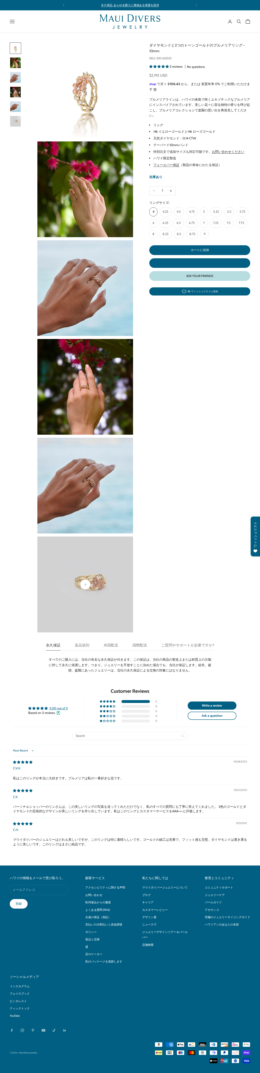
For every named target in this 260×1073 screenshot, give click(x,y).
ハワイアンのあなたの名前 (222, 924)
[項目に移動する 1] (15, 48)
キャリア (148, 902)
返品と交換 (92, 939)
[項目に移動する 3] (15, 77)
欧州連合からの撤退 (98, 902)
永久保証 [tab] (53, 645)
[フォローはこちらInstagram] (22, 1030)
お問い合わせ (93, 895)
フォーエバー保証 (166, 165)
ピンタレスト (18, 1001)
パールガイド (213, 902)
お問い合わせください (228, 152)
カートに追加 (200, 250)
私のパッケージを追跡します (103, 961)
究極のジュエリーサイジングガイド (227, 917)
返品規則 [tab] (82, 645)
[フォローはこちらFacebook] (12, 1030)
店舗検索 (148, 945)
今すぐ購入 (199, 263)
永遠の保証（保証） (98, 917)
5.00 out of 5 (58, 708)
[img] (22, 762)
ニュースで (149, 924)
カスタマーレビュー (155, 910)
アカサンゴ (212, 910)
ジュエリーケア (215, 895)
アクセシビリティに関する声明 (105, 887)
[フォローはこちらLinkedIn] (65, 1030)
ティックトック (20, 1008)
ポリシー (91, 932)
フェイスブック (20, 993)
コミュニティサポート (219, 887)
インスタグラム (20, 986)
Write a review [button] (212, 705)
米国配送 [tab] (111, 645)
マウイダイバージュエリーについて (165, 887)
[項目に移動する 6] (15, 121)
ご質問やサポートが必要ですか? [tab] (187, 645)
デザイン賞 (149, 917)
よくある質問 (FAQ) (97, 910)
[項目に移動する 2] (15, 62)
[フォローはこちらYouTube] (43, 1030)
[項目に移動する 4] (15, 92)
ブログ (146, 895)
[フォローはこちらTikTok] (54, 1030)
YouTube (15, 1016)
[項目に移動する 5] (15, 106)
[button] (159, 67)
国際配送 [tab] (139, 645)
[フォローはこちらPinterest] (33, 1030)
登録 (19, 904)
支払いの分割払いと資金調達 (103, 924)
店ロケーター (93, 954)
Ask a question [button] (212, 716)
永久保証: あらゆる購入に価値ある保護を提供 (130, 5)
